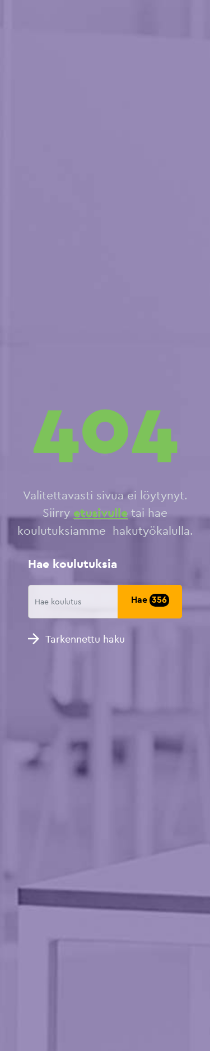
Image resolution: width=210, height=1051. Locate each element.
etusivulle (100, 512)
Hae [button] (149, 600)
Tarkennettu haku (85, 639)
